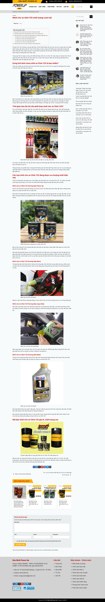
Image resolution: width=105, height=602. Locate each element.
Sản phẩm (58, 569)
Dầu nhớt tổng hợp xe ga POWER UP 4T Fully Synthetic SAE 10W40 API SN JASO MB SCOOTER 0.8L (19, 504)
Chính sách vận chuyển (79, 572)
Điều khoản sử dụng (78, 563)
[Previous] (15, 494)
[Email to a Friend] (39, 467)
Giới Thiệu (42, 6)
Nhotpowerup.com (40, 460)
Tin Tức (59, 6)
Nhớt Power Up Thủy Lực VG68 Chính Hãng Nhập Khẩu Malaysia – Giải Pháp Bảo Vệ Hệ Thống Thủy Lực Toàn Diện (86, 61)
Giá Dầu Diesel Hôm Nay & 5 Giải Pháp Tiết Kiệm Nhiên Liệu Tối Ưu (86, 36)
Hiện (20, 23)
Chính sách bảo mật (78, 566)
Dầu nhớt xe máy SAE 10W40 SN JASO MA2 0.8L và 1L (63, 503)
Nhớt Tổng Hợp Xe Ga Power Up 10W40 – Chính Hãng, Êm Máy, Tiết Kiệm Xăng (86, 43)
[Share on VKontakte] (44, 467)
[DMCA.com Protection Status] (16, 588)
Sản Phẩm (51, 6)
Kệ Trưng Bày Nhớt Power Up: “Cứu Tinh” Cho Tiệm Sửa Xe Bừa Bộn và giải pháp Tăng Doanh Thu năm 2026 (86, 51)
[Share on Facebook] (34, 467)
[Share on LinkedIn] (47, 467)
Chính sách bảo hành (79, 576)
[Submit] (91, 7)
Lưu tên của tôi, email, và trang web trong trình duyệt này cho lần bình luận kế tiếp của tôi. (39, 541)
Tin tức (14, 15)
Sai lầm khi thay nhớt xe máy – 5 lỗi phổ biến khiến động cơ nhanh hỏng (85, 77)
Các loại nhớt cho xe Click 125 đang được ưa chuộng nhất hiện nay (31, 35)
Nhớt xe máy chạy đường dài (23, 474)
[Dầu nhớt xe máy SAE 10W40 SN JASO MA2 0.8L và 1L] (65, 492)
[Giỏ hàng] (73, 7)
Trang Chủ (33, 6)
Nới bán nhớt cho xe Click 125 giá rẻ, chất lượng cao (27, 43)
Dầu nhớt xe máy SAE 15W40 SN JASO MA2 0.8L (48, 503)
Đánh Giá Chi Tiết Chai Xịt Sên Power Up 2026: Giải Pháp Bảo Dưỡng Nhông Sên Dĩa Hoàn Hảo (86, 27)
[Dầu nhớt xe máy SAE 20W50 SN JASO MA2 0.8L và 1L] (34, 492)
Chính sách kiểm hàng (79, 582)
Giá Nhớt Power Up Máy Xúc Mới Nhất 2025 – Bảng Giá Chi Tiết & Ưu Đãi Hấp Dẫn (86, 69)
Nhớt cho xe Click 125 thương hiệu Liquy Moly (27, 40)
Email (35, 534)
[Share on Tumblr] (50, 467)
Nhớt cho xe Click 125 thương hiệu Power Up (26, 37)
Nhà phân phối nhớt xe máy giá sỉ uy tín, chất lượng (83, 113)
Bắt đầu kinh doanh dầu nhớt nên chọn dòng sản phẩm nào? (84, 103)
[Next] (69, 494)
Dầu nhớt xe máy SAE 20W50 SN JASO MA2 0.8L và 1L (33, 503)
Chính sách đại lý (78, 569)
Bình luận (17, 522)
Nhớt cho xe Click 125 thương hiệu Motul (26, 38)
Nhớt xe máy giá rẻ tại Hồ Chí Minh (83, 123)
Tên (15, 534)
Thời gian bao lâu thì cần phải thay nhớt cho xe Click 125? (28, 33)
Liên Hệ (66, 6)
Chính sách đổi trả (78, 579)
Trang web (55, 534)
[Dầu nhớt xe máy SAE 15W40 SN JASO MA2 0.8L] (49, 492)
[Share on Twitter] (36, 467)
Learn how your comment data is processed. (46, 550)
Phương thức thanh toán (80, 585)
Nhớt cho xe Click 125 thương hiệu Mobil (26, 41)
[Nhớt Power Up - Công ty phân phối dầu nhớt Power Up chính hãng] (19, 7)
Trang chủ (14, 11)
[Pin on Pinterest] (42, 467)
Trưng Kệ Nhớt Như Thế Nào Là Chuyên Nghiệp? (84, 97)
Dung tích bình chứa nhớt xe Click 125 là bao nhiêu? (27, 32)
